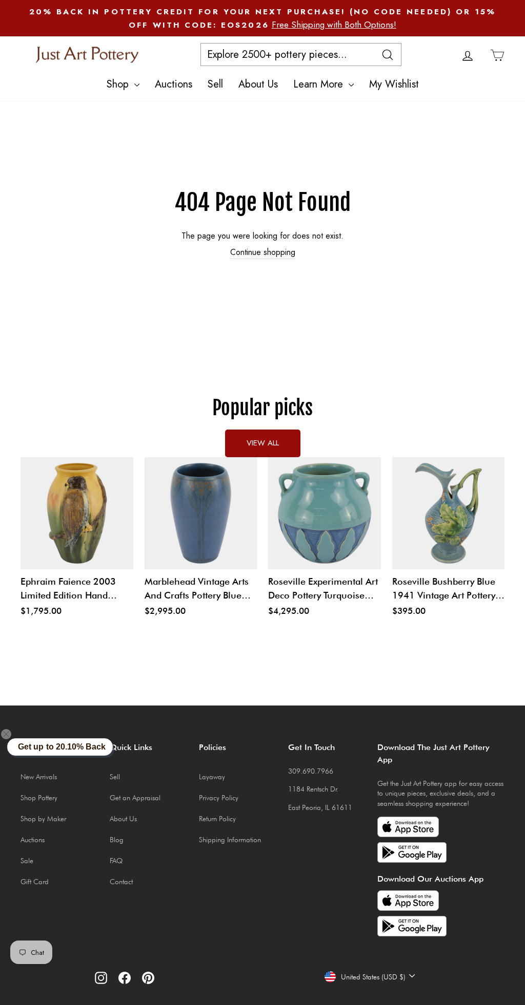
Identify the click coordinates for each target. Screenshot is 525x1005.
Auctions (173, 84)
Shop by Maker (43, 819)
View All (263, 442)
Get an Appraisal (135, 798)
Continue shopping (262, 252)
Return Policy (217, 819)
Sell (215, 84)
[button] (12, 734)
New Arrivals (39, 777)
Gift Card (35, 882)
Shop (119, 84)
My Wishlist (394, 84)
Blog (117, 840)
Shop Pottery (39, 798)
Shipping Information (230, 840)
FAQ (116, 861)
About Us (258, 84)
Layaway (212, 777)
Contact (121, 882)
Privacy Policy (218, 798)
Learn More (319, 84)
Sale (27, 861)
